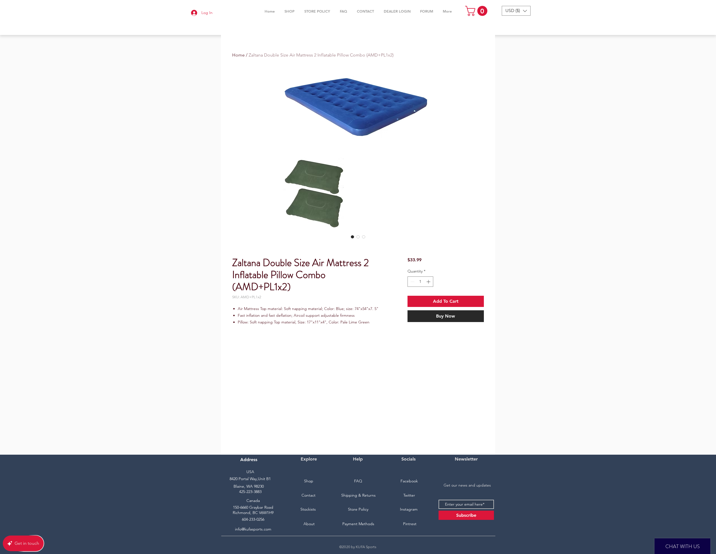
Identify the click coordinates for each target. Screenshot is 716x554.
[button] (289, 11)
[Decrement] (411, 282)
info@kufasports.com (253, 529)
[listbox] (516, 11)
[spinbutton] (420, 282)
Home (238, 55)
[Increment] (428, 282)
